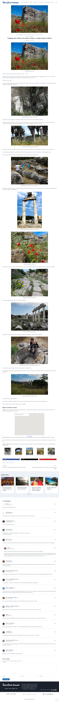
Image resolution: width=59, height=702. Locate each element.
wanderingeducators (10, 521)
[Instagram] (47, 694)
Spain (8, 76)
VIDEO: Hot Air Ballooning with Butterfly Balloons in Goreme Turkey (14, 466)
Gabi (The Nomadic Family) (11, 597)
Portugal (12, 76)
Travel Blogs (31, 36)
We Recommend (47, 2)
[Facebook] (43, 694)
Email (22, 676)
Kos (10, 462)
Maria (7, 504)
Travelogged (8, 631)
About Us (24, 694)
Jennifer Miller (8, 529)
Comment (4, 661)
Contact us (36, 687)
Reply (55, 504)
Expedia (52, 437)
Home (22, 2)
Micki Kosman (28, 40)
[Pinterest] (49, 694)
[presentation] (7, 481)
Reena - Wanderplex (10, 587)
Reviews (31, 2)
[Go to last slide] (2, 485)
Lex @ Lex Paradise (9, 623)
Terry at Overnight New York (11, 579)
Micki (8, 547)
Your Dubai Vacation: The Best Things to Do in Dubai (7, 489)
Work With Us (29, 694)
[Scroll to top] (57, 697)
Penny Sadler (8, 561)
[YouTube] (50, 694)
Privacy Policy (13, 693)
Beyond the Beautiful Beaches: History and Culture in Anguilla (36, 489)
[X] (45, 694)
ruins (13, 462)
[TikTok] (52, 694)
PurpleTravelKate (9, 650)
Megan (7, 614)
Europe (27, 36)
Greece (7, 462)
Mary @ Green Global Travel (11, 570)
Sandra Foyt (8, 539)
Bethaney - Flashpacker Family (12, 606)
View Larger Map (29, 436)
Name (4, 676)
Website (41, 676)
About (28, 689)
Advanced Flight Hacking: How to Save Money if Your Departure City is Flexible (44, 467)
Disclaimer (8, 693)
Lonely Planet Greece (36, 334)
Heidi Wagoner (9, 512)
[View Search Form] (56, 2)
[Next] (56, 485)
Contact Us (34, 694)
